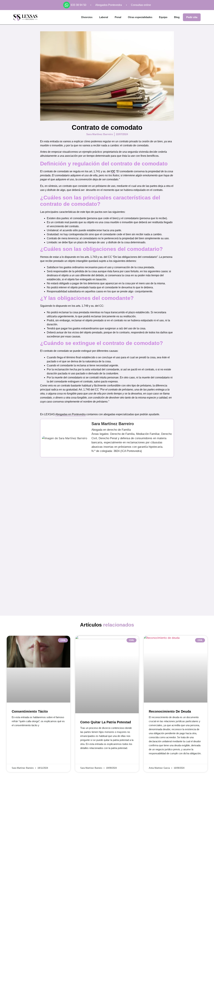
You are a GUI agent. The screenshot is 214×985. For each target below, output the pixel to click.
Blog (177, 17)
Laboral (103, 17)
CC (113, 171)
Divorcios (86, 17)
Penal (118, 17)
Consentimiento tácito (30, 711)
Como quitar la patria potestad (105, 722)
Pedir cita (191, 17)
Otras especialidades (140, 17)
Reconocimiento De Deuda (170, 711)
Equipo (163, 17)
